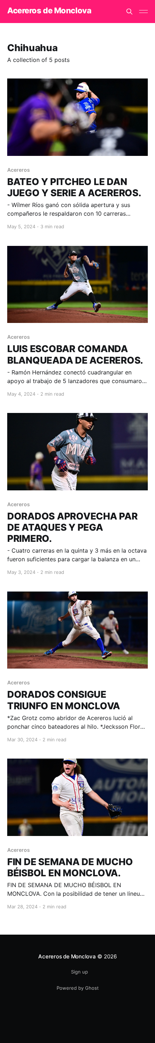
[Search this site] (129, 11)
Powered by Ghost (78, 988)
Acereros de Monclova (49, 10)
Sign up (79, 972)
